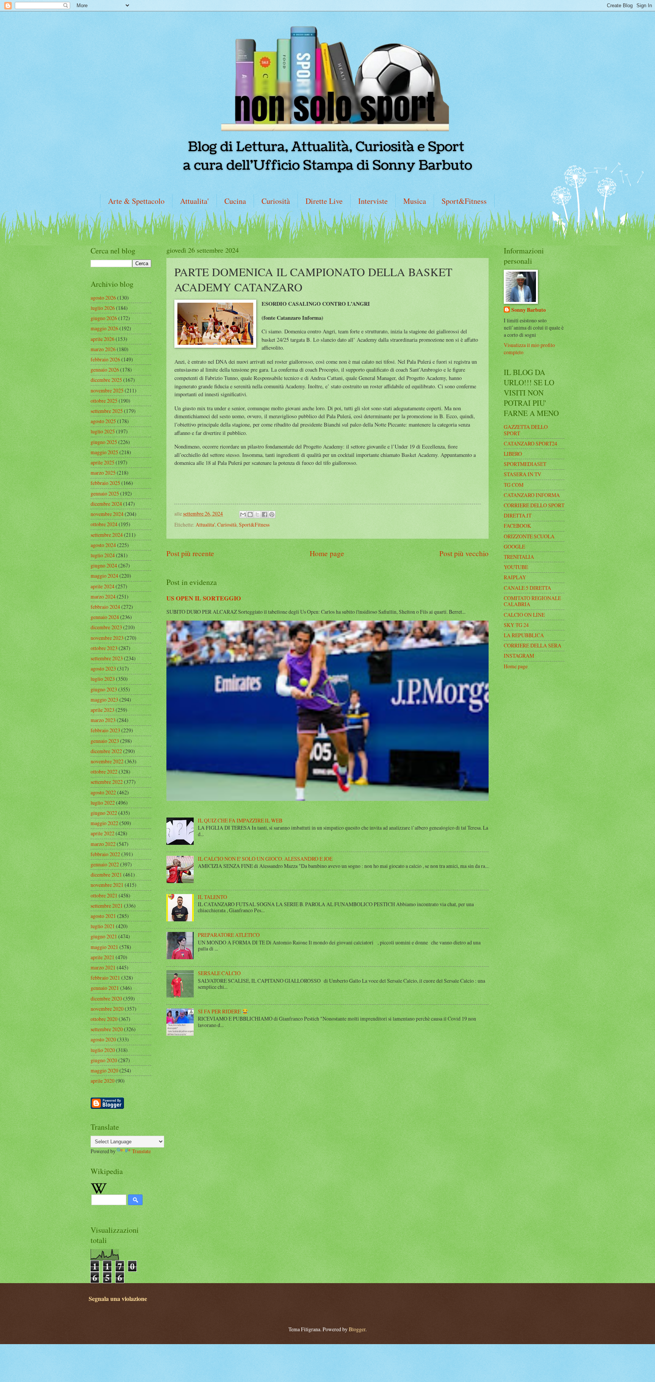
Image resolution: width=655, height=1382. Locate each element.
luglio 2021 (103, 926)
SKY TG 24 (516, 624)
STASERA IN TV (522, 474)
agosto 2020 (103, 1039)
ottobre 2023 (104, 648)
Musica (414, 201)
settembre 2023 (107, 658)
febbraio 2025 (105, 482)
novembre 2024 (107, 513)
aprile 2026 (102, 338)
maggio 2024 (104, 575)
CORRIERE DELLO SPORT (534, 505)
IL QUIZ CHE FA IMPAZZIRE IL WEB (240, 820)
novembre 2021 (107, 884)
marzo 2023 (103, 720)
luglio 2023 (103, 678)
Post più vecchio (464, 553)
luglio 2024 (103, 555)
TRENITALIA (519, 556)
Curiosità (276, 201)
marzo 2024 (103, 596)
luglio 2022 (103, 802)
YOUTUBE (516, 567)
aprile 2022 (102, 833)
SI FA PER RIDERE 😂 (223, 1011)
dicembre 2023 (106, 627)
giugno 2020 (104, 1060)
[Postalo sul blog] (250, 514)
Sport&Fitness (464, 201)
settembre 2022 (107, 781)
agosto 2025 (103, 421)
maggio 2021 (104, 947)
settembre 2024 (107, 534)
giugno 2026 (104, 318)
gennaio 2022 (105, 864)
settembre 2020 (107, 1029)
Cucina (235, 201)
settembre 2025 (107, 410)
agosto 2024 (103, 545)
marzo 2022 (103, 843)
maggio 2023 (104, 699)
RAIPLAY (515, 577)
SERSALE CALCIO (219, 973)
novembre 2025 (107, 390)
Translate (141, 1151)
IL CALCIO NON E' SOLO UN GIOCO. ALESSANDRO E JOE (265, 858)
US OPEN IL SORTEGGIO (203, 598)
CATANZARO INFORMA (532, 495)
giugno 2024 (104, 565)
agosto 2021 (103, 915)
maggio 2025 (104, 452)
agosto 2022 (103, 792)
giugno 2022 (104, 812)
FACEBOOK (517, 525)
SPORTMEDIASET (525, 463)
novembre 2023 (107, 637)
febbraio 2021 (105, 977)
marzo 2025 (103, 472)
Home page (327, 553)
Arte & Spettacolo (136, 201)
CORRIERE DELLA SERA (532, 645)
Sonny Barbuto (528, 310)
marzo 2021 (103, 967)
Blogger (357, 1329)
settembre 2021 (107, 905)
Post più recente (190, 553)
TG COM (513, 484)
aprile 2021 (102, 957)
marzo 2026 (103, 349)
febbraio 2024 (105, 606)
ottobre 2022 (104, 771)
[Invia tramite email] (243, 514)
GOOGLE (514, 546)
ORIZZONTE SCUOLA (529, 536)
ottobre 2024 (104, 524)
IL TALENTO (212, 896)
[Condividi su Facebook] (264, 514)
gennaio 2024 (105, 617)
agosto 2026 (103, 297)
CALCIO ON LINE (524, 614)
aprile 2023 (102, 709)
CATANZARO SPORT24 (530, 443)
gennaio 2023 (105, 740)
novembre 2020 (107, 1008)
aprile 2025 (102, 462)
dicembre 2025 (106, 379)
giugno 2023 (104, 689)
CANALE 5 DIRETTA (527, 587)
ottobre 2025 (104, 400)
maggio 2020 (104, 1070)
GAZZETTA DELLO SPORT (526, 430)
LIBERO (513, 453)
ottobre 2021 (104, 895)
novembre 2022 (107, 761)
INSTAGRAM (519, 655)
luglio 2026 (103, 307)
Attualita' (194, 201)
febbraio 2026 (105, 359)
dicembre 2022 (106, 751)
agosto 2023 (103, 668)
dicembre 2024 (106, 503)
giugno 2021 (104, 936)
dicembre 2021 (106, 874)
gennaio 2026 (105, 369)
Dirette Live (324, 201)
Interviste (373, 201)
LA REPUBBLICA (524, 635)
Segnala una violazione (118, 1298)
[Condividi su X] (257, 514)
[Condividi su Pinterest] (272, 514)
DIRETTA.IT (517, 515)
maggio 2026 (104, 328)
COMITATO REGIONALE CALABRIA (532, 601)
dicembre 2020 (106, 998)
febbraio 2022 (105, 854)
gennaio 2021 (105, 987)
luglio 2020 (103, 1050)
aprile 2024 (102, 586)
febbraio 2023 (105, 730)
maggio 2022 (104, 823)
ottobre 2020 (104, 1018)
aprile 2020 (102, 1080)
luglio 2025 (103, 431)
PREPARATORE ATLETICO (229, 934)
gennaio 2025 (105, 493)
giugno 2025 (104, 442)
